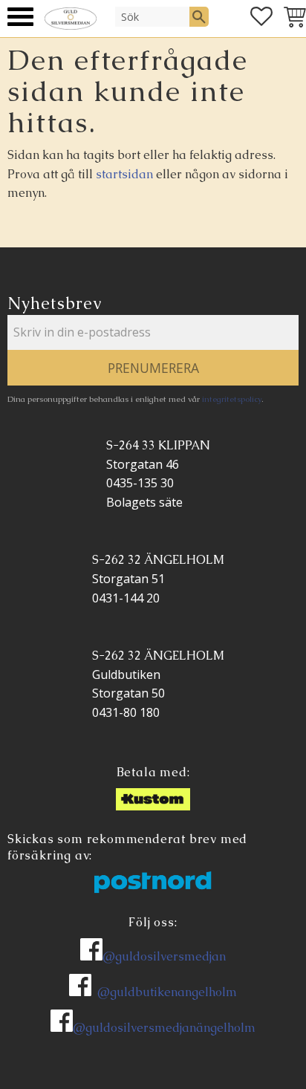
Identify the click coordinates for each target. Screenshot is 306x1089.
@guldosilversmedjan (164, 956)
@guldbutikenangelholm (167, 992)
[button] (20, 17)
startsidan (124, 174)
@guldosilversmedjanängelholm (164, 1028)
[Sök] (199, 16)
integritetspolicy (231, 399)
